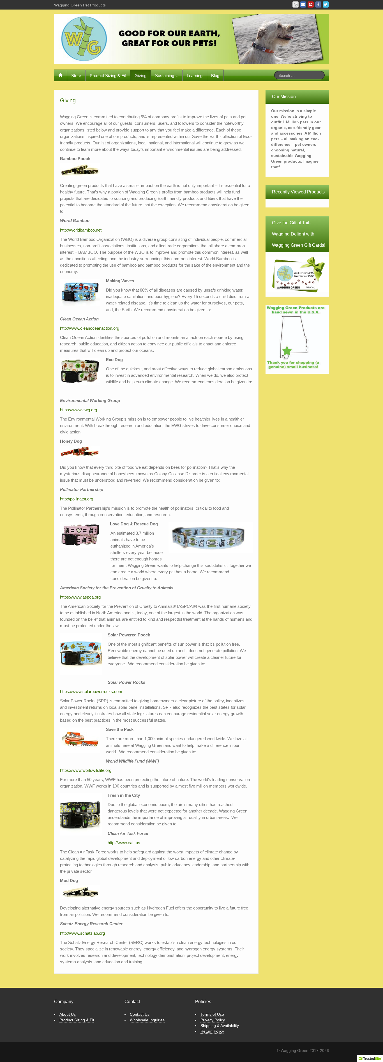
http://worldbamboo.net (80, 230)
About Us (67, 1014)
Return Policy (212, 1031)
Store (76, 75)
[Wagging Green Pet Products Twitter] (326, 4)
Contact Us (139, 1014)
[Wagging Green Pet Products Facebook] (318, 4)
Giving (140, 75)
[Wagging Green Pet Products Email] (303, 4)
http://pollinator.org (76, 499)
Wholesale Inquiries (147, 1020)
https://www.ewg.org (78, 409)
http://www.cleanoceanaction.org (89, 328)
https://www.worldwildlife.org (85, 770)
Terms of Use (212, 1014)
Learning (194, 75)
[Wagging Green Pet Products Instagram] (295, 4)
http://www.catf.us (124, 842)
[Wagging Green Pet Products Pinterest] (311, 4)
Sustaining (165, 75)
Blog (215, 75)
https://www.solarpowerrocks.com (91, 691)
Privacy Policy (212, 1020)
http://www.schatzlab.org (82, 933)
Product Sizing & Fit (108, 75)
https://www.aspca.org (80, 597)
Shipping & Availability (219, 1025)
